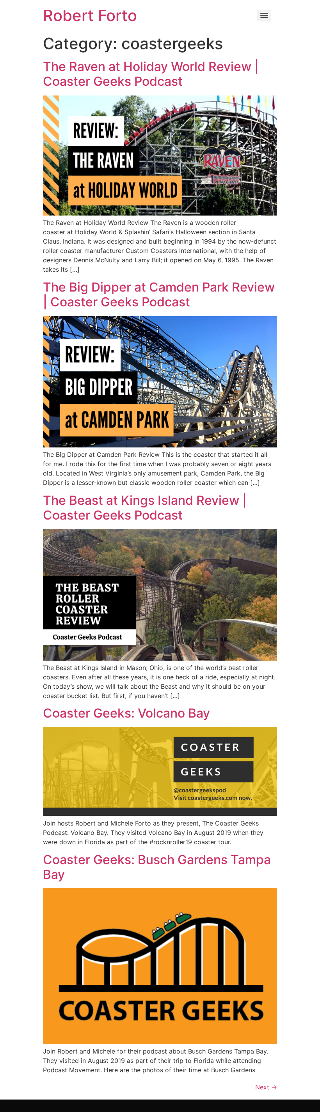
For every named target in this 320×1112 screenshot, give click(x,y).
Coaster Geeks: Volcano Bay (126, 713)
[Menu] (264, 15)
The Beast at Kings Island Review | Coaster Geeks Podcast (145, 508)
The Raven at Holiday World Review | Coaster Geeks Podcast (151, 74)
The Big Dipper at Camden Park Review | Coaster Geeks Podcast (159, 294)
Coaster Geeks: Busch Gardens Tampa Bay (157, 867)
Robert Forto (90, 15)
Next (266, 1087)
